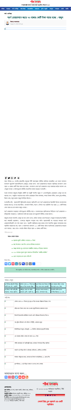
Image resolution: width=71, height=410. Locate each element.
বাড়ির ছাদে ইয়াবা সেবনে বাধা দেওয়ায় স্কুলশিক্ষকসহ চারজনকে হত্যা (31, 308)
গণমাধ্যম (57, 8)
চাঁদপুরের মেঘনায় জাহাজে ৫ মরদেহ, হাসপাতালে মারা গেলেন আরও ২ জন (42, 291)
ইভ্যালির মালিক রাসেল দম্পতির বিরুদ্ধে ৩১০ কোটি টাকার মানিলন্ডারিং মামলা (58, 291)
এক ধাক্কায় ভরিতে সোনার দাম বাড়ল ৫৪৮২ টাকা (57, 285)
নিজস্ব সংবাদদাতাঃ (14, 22)
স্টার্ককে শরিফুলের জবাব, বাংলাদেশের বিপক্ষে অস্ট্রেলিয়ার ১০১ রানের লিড (32, 357)
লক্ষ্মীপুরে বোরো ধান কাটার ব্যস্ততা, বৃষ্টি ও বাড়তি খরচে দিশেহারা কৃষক (27, 291)
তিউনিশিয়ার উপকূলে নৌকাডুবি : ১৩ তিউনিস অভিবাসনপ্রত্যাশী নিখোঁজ (32, 329)
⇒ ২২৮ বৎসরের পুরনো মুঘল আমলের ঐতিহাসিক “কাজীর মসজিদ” (29, 252)
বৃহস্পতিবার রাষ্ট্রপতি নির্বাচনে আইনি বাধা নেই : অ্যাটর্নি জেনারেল (12, 285)
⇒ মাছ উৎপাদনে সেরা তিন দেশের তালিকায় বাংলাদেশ (25, 244)
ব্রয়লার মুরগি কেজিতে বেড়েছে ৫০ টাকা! (24, 240)
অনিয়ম (2, 8)
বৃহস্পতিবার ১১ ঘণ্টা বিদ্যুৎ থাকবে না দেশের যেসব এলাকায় (29, 364)
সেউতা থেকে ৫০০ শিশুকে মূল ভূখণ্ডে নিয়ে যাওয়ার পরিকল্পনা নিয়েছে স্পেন (27, 285)
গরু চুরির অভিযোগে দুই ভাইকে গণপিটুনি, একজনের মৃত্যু (28, 322)
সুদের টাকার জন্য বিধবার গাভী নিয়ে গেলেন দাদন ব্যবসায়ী (43, 285)
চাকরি (62, 8)
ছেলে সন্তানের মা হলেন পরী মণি (22, 256)
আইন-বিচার (22, 8)
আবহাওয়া (37, 8)
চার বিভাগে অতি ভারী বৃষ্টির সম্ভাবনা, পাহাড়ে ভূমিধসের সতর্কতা (11, 291)
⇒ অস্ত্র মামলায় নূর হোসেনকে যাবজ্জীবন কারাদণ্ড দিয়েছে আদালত (29, 248)
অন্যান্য (8, 8)
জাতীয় (67, 8)
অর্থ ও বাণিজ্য (15, 8)
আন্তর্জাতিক (30, 8)
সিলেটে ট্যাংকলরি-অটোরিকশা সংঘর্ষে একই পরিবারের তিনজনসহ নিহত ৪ (32, 315)
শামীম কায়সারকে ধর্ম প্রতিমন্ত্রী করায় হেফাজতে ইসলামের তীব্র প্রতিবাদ (32, 343)
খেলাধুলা (51, 8)
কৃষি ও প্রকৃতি (44, 8)
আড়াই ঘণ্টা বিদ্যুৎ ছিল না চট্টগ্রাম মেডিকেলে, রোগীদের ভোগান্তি (30, 350)
